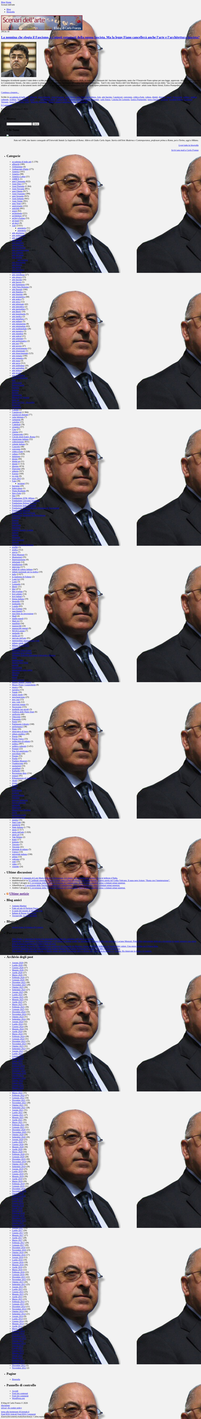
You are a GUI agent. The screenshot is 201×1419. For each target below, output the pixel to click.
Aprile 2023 (17, 1061)
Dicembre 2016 (18, 1247)
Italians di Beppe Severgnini (24, 913)
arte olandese (17, 333)
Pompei (15, 748)
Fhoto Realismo (19, 491)
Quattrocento (17, 763)
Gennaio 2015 (18, 1304)
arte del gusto (18, 255)
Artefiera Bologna (20, 378)
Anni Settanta (18, 198)
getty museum (18, 540)
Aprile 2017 (17, 1238)
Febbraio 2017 (18, 1243)
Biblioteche (17, 395)
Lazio (14, 582)
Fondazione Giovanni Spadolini (26, 500)
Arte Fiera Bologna (20, 287)
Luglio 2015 (17, 1289)
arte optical (16, 336)
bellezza (15, 390)
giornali (15, 542)
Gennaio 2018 (18, 1215)
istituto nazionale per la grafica (25, 572)
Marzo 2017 (17, 1240)
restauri (15, 776)
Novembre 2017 (19, 1220)
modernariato (17, 660)
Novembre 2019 (19, 1161)
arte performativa (19, 341)
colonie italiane (18, 444)
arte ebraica (17, 265)
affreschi (33, 97)
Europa (15, 473)
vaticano (15, 859)
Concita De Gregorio (120, 99)
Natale (15, 692)
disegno (162, 97)
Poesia (15, 736)
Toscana (15, 844)
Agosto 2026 (17, 963)
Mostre (15, 675)
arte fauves (16, 282)
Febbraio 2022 (18, 1095)
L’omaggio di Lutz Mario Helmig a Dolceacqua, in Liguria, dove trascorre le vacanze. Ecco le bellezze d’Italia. (70, 878)
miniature (16, 648)
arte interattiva (18, 306)
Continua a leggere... (10, 92)
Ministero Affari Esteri (21, 650)
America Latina (18, 176)
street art (15, 834)
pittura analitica (18, 734)
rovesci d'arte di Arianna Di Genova (27, 927)
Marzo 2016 (17, 1270)
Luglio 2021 (17, 1112)
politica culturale (19, 746)
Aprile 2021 (17, 1120)
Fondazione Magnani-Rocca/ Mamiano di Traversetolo (35, 508)
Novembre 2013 (19, 1338)
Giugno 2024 (18, 1026)
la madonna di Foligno (21, 577)
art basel (15, 221)
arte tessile (16, 373)
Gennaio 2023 (18, 1068)
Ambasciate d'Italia (20, 169)
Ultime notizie (19, 893)
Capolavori (118, 97)
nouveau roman (18, 704)
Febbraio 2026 (18, 977)
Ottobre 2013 (18, 1341)
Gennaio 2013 (18, 1363)
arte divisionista (18, 262)
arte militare (17, 321)
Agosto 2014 (17, 1316)
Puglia (15, 758)
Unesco (15, 852)
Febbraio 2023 (18, 1066)
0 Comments (6, 105)
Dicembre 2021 (18, 1100)
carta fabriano (18, 417)
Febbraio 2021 (18, 1125)
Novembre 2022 (19, 1073)
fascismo (164, 99)
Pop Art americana (20, 751)
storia (32, 99)
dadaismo (16, 456)
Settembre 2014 (19, 1314)
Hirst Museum (18, 554)
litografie (16, 601)
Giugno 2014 (18, 1321)
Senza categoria (19, 803)
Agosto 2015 (17, 1287)
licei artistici (17, 594)
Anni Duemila (44, 97)
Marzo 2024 (17, 1034)
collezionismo (18, 442)
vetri (14, 861)
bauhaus (15, 388)
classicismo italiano (20, 439)
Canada (15, 410)
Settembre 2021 (19, 1107)
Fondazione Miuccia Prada (23, 513)
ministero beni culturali (22, 653)
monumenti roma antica (22, 670)
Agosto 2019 (17, 1169)
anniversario (17, 206)
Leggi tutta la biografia (189, 145)
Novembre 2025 (19, 985)
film (13, 496)
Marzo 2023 (17, 1063)
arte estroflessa (18, 275)
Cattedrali (16, 424)
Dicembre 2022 (18, 1071)
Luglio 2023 (17, 1053)
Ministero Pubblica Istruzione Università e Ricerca (33, 655)
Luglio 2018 (17, 1201)
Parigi (14, 721)
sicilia (14, 812)
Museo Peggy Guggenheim (24, 685)
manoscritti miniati (20, 628)
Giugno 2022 (18, 1085)
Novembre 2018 (19, 1191)
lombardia (16, 604)
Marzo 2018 (17, 1211)
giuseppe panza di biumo (23, 545)
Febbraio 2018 (18, 1213)
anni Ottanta (17, 191)
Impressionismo (19, 559)
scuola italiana (18, 795)
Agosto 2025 (17, 992)
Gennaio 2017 (18, 1245)
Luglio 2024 (17, 1024)
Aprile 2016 (17, 1267)
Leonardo (16, 584)
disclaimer (5, 1405)
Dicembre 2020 (18, 1130)
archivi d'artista (18, 218)
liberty (15, 586)
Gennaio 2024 (18, 1039)
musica (15, 687)
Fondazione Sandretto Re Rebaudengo (28, 515)
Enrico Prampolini (138, 99)
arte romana (17, 356)
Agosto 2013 (17, 1346)
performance (17, 726)
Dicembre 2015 (18, 1277)
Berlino (15, 392)
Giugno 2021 (18, 1115)
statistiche (16, 825)
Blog (9, 9)
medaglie (16, 633)
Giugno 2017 (18, 1233)
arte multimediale (19, 329)
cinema (15, 432)
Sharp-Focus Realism (21, 810)
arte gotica (16, 299)
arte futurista (17, 294)
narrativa (16, 690)
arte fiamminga (18, 284)
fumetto (15, 523)
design (15, 459)
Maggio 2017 (18, 1235)
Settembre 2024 (19, 1019)
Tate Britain (17, 837)
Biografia (11, 12)
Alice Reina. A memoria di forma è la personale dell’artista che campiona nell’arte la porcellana (53, 939)
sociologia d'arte (19, 815)
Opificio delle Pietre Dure (23, 712)
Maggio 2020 (18, 1147)
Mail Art (15, 621)
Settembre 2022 (19, 1078)
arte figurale (17, 289)
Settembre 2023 (19, 1049)
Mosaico (15, 672)
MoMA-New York (20, 663)
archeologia (17, 213)
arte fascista (107, 97)
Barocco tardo (18, 385)
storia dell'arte (18, 832)
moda (14, 658)
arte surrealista (18, 368)
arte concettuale (18, 248)
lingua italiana (18, 599)
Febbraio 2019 (18, 1184)
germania (16, 537)
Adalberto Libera (47, 99)
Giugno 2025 (18, 997)
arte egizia (16, 267)
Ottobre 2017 (18, 1223)
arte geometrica (18, 297)
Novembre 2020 (19, 1132)
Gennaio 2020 (18, 1157)
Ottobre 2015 (18, 1282)
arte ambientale (18, 235)
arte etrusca (17, 277)
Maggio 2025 (18, 999)
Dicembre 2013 (18, 1336)
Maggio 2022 (18, 1088)
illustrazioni (17, 557)
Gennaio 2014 (18, 1333)
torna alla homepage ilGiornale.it (15, 1412)
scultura (13, 99)
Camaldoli (16, 407)
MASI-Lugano (18, 631)
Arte (99, 97)
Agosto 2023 (17, 1051)
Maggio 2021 (18, 1117)
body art (15, 400)
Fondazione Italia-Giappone (24, 505)
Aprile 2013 (17, 1355)
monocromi (17, 667)
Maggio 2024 (18, 1029)
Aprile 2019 (17, 1179)
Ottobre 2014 (18, 1311)
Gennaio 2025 (18, 1009)
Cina (14, 429)
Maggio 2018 (18, 1206)
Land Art (16, 579)
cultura (148, 97)
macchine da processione (23, 613)
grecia (14, 552)
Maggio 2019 (18, 1176)
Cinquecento (17, 434)
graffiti (15, 547)
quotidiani (16, 768)
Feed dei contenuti (20, 1393)
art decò (15, 223)
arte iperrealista (18, 309)
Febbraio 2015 (18, 1301)
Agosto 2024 (17, 1021)
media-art (16, 636)
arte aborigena (18, 233)
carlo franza (105, 99)
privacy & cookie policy (11, 1408)
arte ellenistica (18, 270)
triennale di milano (20, 849)
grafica (15, 550)
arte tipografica (18, 375)
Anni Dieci (17, 184)
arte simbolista (18, 365)
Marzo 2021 (17, 1122)
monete (15, 665)
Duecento (16, 469)
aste (13, 380)
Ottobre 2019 (18, 1164)
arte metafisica (18, 319)
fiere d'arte (16, 493)
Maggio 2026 (18, 970)
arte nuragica (17, 331)
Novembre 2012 (19, 1368)
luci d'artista (17, 609)
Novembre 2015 (19, 1279)
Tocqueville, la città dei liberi (24, 915)
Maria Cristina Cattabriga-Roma (62, 102)
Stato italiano (23, 99)
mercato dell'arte (19, 638)
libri (13, 589)
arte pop (15, 343)
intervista (16, 567)
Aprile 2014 (17, 1326)
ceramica (16, 427)
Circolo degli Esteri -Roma (23, 437)
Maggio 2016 (18, 1265)
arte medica (17, 316)
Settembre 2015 (19, 1284)
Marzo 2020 (17, 1152)
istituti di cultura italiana (22, 569)
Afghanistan (17, 166)
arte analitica (17, 238)
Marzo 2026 (17, 975)
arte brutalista (18, 245)
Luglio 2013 (17, 1348)
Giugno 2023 (18, 1056)
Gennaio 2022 (18, 1098)
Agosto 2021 (17, 1110)
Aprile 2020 (17, 1149)
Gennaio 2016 (18, 1274)
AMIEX (15, 179)
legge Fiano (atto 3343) (19, 102)
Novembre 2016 (19, 1250)
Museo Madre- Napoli (21, 682)
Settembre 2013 (19, 1343)
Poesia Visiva (18, 739)
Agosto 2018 (17, 1198)
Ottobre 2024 (18, 1017)
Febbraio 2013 (18, 1360)
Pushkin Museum (19, 761)
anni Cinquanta (18, 181)
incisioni (21, 483)
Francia (15, 520)
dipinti (155, 97)
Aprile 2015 (17, 1297)
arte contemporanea (20, 250)
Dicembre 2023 (18, 1041)
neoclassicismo (18, 697)
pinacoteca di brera (20, 731)
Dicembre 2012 (18, 1365)
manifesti (16, 623)
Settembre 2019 (19, 1166)
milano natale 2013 (20, 643)
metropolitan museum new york (25, 640)
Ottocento (16, 717)
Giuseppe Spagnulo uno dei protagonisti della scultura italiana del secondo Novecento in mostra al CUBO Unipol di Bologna (66, 949)
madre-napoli (17, 618)
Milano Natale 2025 (20, 645)
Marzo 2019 (17, 1181)
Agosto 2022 (17, 1080)
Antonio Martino (19, 906)
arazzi (14, 211)
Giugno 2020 (18, 1144)
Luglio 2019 (17, 1171)
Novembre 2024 (19, 1014)
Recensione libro (19, 773)
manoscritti (16, 626)
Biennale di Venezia (20, 397)
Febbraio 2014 (18, 1331)
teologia (15, 842)
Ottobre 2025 (18, 987)
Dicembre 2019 (18, 1159)
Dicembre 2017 (18, 1218)
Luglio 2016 (17, 1260)
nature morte (17, 694)
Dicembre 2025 (18, 982)
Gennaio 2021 (18, 1127)
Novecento (177, 97)
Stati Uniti (16, 822)
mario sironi (82, 102)
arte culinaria (17, 252)
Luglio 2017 (17, 1230)
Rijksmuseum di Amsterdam (24, 778)
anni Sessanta (18, 196)
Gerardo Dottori (176, 99)
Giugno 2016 (18, 1262)
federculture (17, 488)
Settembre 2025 (19, 990)
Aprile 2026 (17, 972)
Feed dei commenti (20, 1396)
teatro (14, 839)
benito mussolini (92, 99)
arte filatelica (17, 292)
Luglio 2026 (17, 965)
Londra (15, 606)
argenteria (22, 228)
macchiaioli (17, 611)
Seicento (15, 798)
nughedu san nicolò (20, 709)
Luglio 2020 (17, 1142)
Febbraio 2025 (18, 1007)
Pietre (14, 729)
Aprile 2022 (17, 1090)
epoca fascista (153, 99)
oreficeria (16, 714)
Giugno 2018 (18, 1203)
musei (169, 97)
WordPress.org (18, 1398)
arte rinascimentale (20, 353)
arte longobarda (18, 314)
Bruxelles (16, 405)
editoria (15, 471)
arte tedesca (17, 370)
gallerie (15, 532)
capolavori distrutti (20, 415)
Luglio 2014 (17, 1319)
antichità (15, 208)
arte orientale (17, 338)
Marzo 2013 (17, 1358)
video (14, 864)
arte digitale (17, 257)
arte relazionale (18, 351)
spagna (15, 820)
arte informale (18, 304)
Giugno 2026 (18, 967)
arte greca (16, 302)
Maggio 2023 (18, 1058)
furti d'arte (16, 525)
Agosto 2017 (17, 1228)
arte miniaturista (19, 324)
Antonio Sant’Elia (76, 99)
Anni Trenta (70, 97)
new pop (16, 699)
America (15, 171)
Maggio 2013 (18, 1353)
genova (15, 535)
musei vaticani (18, 680)
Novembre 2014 (19, 1309)
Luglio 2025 (17, 994)
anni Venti (81, 97)
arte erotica (16, 272)
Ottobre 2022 (18, 1076)
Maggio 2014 (18, 1324)
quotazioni (16, 766)
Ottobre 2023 (18, 1046)
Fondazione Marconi (21, 510)
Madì (14, 616)
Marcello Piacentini (39, 102)
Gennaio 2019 (18, 1186)
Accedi (15, 1391)
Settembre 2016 (19, 1255)
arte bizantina (18, 243)
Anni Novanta (18, 189)
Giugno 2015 (18, 1292)
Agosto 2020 (17, 1139)
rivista (14, 783)
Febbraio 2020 (18, 1154)
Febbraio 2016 (18, 1272)
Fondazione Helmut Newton (24, 503)
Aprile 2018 (17, 1208)
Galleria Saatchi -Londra (22, 530)
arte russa (16, 360)
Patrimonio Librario (20, 724)
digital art (16, 461)
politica (186, 97)
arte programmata (19, 348)
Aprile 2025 (17, 1002)
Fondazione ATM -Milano (23, 498)
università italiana (19, 854)
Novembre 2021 (19, 1103)
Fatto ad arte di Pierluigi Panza (25, 908)
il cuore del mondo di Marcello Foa (27, 911)
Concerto (16, 446)
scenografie (17, 790)
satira (14, 788)
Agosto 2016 (17, 1257)
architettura (91, 97)
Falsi (14, 481)
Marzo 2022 (17, 1093)
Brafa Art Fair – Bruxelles (23, 402)
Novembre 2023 (19, 1044)
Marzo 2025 (17, 1004)
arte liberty (16, 311)
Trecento (16, 847)
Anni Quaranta (57, 97)
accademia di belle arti (19, 97)
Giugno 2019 (18, 1174)
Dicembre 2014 (18, 1306)
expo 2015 (16, 478)
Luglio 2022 (17, 1083)
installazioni (17, 564)
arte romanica (18, 358)
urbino (15, 857)
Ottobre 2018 (18, 1193)
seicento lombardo (20, 800)
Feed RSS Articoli (9, 1414)
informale (16, 562)
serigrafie (16, 805)
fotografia (16, 518)
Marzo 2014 (17, 1328)
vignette (15, 866)
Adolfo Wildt (61, 99)
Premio (15, 756)
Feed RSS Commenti (26, 1414)
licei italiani (17, 596)
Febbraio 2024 (18, 1036)
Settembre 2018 (19, 1196)
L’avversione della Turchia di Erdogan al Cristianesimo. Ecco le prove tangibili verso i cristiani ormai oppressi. (77, 883)
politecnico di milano (21, 741)
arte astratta (17, 240)
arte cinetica (23, 260)
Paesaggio (16, 719)
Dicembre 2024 (18, 1012)
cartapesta (16, 419)
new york (16, 702)
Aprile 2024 (17, 1031)
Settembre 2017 (19, 1225)
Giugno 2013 (18, 1351)
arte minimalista (19, 326)
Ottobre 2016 (18, 1252)
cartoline (15, 422)
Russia (15, 785)
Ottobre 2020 (18, 1134)
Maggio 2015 (18, 1294)
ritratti (14, 780)
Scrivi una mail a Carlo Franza (185, 150)
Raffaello (16, 771)
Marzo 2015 (17, 1299)
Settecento (16, 807)
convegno (128, 97)
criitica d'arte (138, 97)
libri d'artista (17, 591)
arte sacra (16, 363)
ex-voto (15, 476)
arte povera (17, 346)
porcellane (16, 753)
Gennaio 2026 (18, 980)
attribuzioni (17, 383)
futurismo (16, 527)
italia (14, 574)
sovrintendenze (18, 817)
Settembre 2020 (19, 1137)
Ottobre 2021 (18, 1105)
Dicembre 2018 (18, 1188)
